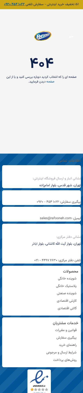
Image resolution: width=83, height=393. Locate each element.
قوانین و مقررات (66, 330)
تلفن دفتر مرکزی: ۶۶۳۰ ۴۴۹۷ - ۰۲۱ (57, 260)
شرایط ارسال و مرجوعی (61, 352)
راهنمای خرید (68, 345)
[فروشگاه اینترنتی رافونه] (42, 36)
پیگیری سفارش (66, 337)
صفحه (50, 81)
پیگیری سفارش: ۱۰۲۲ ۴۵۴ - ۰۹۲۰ (59, 202)
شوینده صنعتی (67, 293)
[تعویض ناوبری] (77, 36)
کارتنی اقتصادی (67, 301)
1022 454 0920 (14, 4)
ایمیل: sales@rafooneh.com (60, 218)
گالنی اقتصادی (67, 308)
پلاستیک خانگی (66, 286)
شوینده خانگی (67, 278)
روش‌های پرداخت (65, 360)
